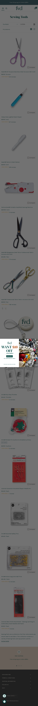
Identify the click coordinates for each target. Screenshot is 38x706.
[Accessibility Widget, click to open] (4, 696)
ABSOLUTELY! (9, 356)
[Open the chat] (4, 701)
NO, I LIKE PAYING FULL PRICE (9, 358)
